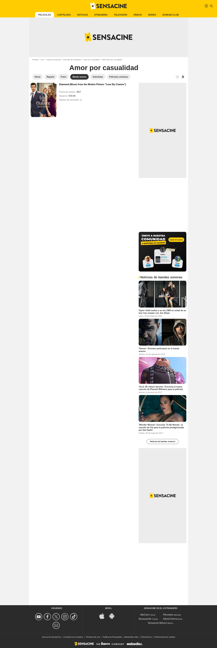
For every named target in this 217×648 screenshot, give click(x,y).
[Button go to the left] (177, 77)
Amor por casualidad (91, 60)
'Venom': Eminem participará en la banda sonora (159, 349)
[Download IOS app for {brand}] (103, 616)
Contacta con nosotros (73, 637)
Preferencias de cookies (164, 637)
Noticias (82, 14)
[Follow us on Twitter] (57, 616)
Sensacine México (157, 623)
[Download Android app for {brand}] (113, 616)
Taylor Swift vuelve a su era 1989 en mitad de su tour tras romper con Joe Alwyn (162, 311)
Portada (35, 60)
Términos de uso (93, 637)
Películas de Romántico (72, 60)
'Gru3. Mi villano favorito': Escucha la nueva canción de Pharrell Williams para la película (161, 387)
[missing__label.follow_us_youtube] (39, 616)
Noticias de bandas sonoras (162, 441)
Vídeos (137, 14)
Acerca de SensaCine (51, 637)
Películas (44, 14)
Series (152, 14)
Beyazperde (145, 618)
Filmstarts (168, 614)
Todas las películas (53, 60)
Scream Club (170, 14)
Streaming (101, 14)
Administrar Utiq (131, 637)
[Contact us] (57, 625)
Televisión (120, 14)
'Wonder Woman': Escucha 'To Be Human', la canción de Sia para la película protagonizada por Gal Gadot (161, 427)
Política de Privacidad (112, 637)
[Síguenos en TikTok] (74, 616)
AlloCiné (144, 614)
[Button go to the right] (183, 77)
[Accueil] (108, 6)
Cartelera (64, 14)
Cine (42, 60)
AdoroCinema (170, 618)
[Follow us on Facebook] (48, 616)
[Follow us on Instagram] (65, 616)
